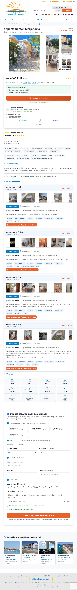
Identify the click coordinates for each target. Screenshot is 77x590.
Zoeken (67, 10)
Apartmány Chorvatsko (39, 587)
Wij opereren (8, 582)
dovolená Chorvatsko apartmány (21, 582)
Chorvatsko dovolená (37, 582)
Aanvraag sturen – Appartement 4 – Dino (22, 368)
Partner (31, 587)
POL (54, 487)
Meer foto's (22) (66, 69)
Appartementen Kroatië (20, 20)
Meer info (69, 20)
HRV (49, 487)
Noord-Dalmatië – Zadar (11, 24)
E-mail (10, 470)
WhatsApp (23, 120)
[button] (38, 134)
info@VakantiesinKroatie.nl (65, 576)
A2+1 (20, 83)
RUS (43, 487)
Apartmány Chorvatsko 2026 (59, 582)
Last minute (52, 20)
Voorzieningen (13, 206)
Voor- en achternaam (15, 462)
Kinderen (46, 448)
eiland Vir (22, 24)
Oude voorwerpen (23, 587)
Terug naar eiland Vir (12, 141)
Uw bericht (15, 491)
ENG (15, 487)
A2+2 (25, 83)
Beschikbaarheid (26, 206)
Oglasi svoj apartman (42, 579)
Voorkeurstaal (16, 484)
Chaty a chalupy (42, 585)
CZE (9, 487)
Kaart (39, 124)
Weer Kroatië (42, 20)
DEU (21, 487)
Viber (56, 120)
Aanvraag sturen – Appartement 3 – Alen (22, 317)
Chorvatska (47, 582)
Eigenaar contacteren (39, 98)
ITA (26, 487)
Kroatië (7, 20)
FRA (37, 487)
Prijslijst (37, 206)
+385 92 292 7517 (14, 114)
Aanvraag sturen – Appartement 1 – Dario (22, 225)
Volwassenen (13, 448)
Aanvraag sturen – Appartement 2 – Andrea (23, 270)
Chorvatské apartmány (53, 587)
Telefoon (46, 470)
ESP (31, 487)
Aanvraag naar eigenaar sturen (40, 515)
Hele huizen (61, 20)
